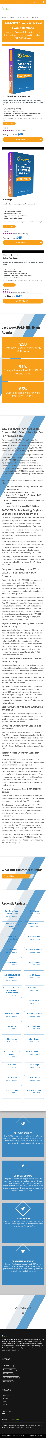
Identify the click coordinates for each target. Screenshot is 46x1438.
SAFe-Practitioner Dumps (11, 1378)
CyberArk (12, 17)
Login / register (36, 2)
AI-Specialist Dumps (9, 1370)
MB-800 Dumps (8, 1366)
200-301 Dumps (8, 1374)
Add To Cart (22, 139)
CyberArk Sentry (23, 17)
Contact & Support (20, 2)
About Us (5, 1398)
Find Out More (9, 876)
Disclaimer (5, 1404)
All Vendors (5, 1396)
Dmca (4, 1401)
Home (4, 17)
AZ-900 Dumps (7, 1382)
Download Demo (9, 123)
